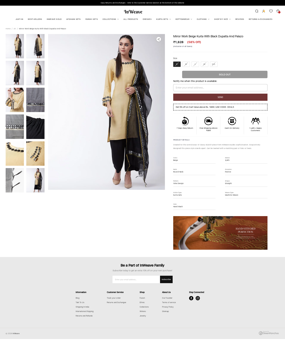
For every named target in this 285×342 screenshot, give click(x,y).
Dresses (147, 19)
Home (8, 29)
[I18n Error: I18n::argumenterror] (15, 46)
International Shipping (85, 311)
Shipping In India (82, 307)
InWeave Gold (54, 19)
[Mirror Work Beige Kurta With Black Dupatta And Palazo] (106, 112)
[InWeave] (133, 12)
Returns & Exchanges (260, 19)
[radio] (177, 64)
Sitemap (165, 311)
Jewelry (143, 316)
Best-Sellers (35, 19)
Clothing (202, 19)
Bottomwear (182, 19)
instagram (198, 298)
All (15, 29)
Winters (143, 311)
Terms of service (169, 302)
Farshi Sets (92, 19)
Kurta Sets (162, 19)
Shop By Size (221, 19)
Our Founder (167, 298)
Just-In (19, 19)
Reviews (239, 19)
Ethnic (142, 302)
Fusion (142, 298)
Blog (77, 298)
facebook (191, 298)
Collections (109, 19)
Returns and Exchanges (116, 302)
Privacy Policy (168, 307)
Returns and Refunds (84, 316)
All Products (131, 19)
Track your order (114, 298)
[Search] (254, 12)
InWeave (16, 333)
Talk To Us (80, 302)
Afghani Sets (73, 19)
